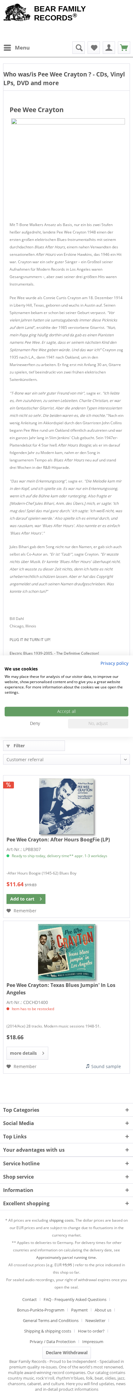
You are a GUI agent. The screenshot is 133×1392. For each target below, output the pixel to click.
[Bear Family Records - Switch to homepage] (17, 13)
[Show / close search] (78, 47)
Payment (79, 1310)
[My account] (109, 47)
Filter (18, 745)
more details (23, 1053)
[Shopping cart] (124, 47)
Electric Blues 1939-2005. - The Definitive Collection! (54, 653)
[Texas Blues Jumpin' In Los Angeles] (66, 952)
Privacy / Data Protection (52, 1341)
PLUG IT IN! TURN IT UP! (30, 639)
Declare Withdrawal (67, 1352)
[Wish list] (94, 47)
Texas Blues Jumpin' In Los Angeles (60, 989)
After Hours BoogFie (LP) (58, 839)
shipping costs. (62, 1220)
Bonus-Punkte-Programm (40, 1310)
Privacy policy (114, 663)
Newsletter (95, 1320)
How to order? (91, 1331)
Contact (29, 1299)
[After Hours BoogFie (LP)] (66, 806)
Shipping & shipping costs (47, 1331)
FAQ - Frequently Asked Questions (75, 1299)
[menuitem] (16, 47)
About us (103, 1310)
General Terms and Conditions (51, 1320)
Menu (22, 47)
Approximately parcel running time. (66, 1257)
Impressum (92, 1341)
